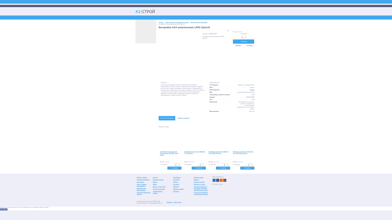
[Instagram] (224, 180)
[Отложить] (164, 168)
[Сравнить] (161, 168)
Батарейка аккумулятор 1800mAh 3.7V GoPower (194, 152)
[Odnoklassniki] (221, 180)
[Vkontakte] (214, 180)
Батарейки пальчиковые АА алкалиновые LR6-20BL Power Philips (169, 153)
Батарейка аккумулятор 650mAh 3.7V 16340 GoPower (219, 152)
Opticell (252, 90)
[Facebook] (217, 180)
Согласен (4, 209)
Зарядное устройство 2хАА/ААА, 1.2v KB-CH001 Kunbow (243, 152)
